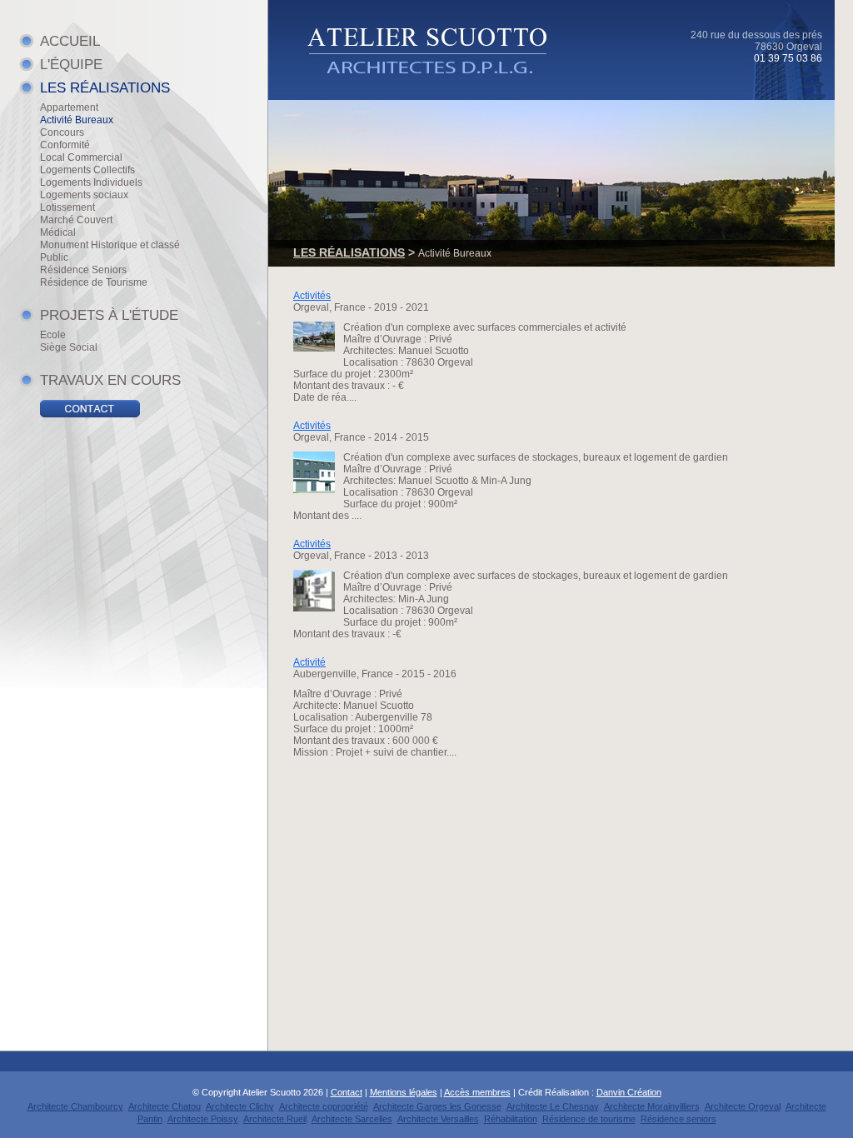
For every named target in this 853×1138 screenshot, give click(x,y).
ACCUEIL (70, 41)
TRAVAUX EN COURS (110, 380)
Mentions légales (403, 1092)
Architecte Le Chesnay (552, 1106)
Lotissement (67, 207)
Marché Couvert (76, 220)
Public (54, 257)
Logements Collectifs (87, 170)
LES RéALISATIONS (105, 88)
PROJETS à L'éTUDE (109, 315)
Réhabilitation (510, 1119)
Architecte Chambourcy (75, 1106)
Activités (312, 296)
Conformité (65, 145)
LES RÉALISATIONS (349, 252)
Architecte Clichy (240, 1106)
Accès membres (477, 1092)
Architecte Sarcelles (352, 1119)
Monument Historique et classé (110, 245)
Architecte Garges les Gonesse (437, 1106)
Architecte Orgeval (743, 1106)
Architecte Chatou (164, 1106)
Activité (309, 662)
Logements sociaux (84, 195)
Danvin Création (628, 1092)
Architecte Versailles (438, 1119)
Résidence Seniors (83, 270)
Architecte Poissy (202, 1119)
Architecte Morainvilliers (652, 1106)
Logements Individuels (91, 182)
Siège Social (68, 347)
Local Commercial (81, 157)
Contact (346, 1092)
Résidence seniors (678, 1119)
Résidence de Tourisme (93, 282)
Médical (58, 232)
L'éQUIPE (71, 64)
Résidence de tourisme (589, 1119)
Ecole (53, 335)
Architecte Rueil (275, 1119)
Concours (62, 132)
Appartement (69, 107)
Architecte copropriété (323, 1106)
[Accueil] (440, 86)
